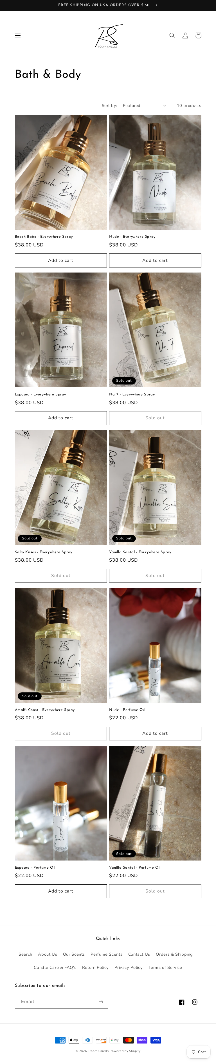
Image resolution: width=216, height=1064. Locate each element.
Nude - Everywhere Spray (132, 237)
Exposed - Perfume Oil (35, 867)
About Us (47, 954)
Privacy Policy (128, 967)
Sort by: (109, 105)
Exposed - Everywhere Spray (40, 394)
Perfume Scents (106, 954)
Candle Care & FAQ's (55, 967)
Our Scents (74, 954)
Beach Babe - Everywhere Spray (44, 237)
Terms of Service (165, 967)
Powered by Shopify (125, 1051)
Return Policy (95, 967)
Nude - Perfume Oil (127, 710)
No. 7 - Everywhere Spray (132, 394)
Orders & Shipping (174, 954)
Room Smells (99, 1051)
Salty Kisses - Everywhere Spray (44, 552)
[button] (17, 35)
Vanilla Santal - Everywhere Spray (140, 552)
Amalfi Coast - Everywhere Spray (45, 710)
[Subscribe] (101, 1001)
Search (25, 954)
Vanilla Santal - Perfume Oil (135, 867)
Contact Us (139, 954)
